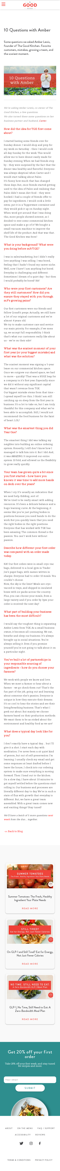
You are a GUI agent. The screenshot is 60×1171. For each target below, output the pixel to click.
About (9, 1128)
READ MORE (30, 908)
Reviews (40, 1134)
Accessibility (23, 1134)
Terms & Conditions (19, 1160)
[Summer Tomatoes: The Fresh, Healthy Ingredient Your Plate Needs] (30, 887)
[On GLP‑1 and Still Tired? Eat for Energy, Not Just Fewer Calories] (30, 943)
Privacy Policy (43, 1160)
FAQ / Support (46, 1128)
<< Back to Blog (13, 831)
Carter (42, 121)
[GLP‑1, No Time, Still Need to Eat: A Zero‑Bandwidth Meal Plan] (30, 998)
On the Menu (25, 1128)
